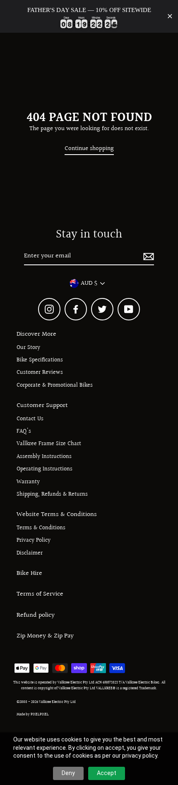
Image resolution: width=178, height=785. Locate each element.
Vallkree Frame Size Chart (49, 443)
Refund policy (36, 615)
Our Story (28, 347)
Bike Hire (29, 573)
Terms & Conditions (41, 528)
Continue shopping (89, 148)
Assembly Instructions (44, 456)
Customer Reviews (40, 372)
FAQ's (24, 431)
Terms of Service (40, 594)
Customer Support (42, 405)
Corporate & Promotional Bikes (55, 385)
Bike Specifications (40, 360)
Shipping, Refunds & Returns (52, 494)
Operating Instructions (44, 469)
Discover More (36, 334)
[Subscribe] (147, 256)
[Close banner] (170, 16)
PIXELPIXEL (40, 714)
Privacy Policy (34, 540)
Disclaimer (30, 553)
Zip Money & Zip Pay (45, 635)
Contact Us (30, 419)
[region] (89, 16)
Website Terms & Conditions (57, 514)
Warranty (28, 482)
